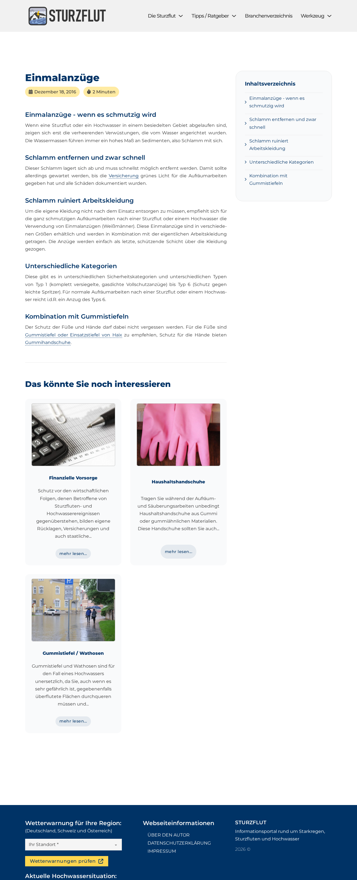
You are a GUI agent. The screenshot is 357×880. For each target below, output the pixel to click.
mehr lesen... (73, 553)
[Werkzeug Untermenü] (329, 15)
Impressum (162, 851)
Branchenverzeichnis (268, 16)
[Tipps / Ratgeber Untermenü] (234, 15)
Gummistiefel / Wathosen (73, 653)
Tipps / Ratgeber (210, 16)
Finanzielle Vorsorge (73, 478)
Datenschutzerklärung (179, 843)
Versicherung (124, 175)
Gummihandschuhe (48, 342)
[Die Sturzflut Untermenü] (180, 15)
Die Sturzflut (161, 16)
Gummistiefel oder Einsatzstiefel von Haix (73, 335)
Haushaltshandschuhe (178, 481)
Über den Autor (169, 835)
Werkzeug (312, 16)
